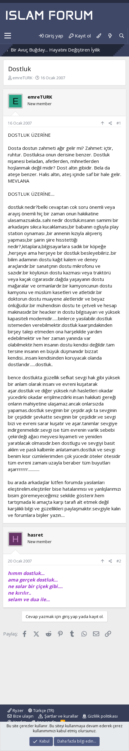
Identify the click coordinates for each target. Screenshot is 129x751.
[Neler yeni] (110, 36)
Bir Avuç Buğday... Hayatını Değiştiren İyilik (48, 50)
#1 (118, 123)
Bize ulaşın (23, 716)
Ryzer (17, 710)
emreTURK (23, 78)
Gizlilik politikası (103, 716)
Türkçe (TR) (43, 710)
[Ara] (121, 36)
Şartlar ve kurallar (61, 716)
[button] (7, 36)
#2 (118, 561)
